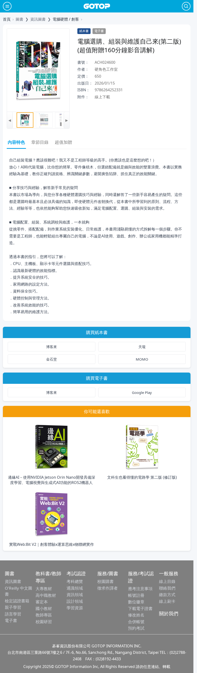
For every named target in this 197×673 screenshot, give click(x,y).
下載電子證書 (140, 608)
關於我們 (168, 613)
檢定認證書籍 (17, 601)
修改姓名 (136, 615)
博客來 (51, 346)
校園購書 (105, 581)
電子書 (11, 620)
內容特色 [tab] (16, 142)
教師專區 (44, 615)
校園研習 (44, 621)
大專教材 (44, 588)
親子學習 (13, 607)
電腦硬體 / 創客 (66, 19)
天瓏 (142, 346)
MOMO (142, 359)
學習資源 (75, 607)
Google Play (142, 392)
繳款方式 (167, 594)
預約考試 (136, 628)
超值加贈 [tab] (63, 142)
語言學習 (13, 614)
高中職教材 (46, 595)
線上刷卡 (167, 601)
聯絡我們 (167, 588)
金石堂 (51, 359)
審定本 (42, 601)
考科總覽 (75, 581)
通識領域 (75, 588)
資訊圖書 (13, 581)
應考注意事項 (140, 588)
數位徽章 (136, 601)
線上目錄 (167, 581)
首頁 (7, 19)
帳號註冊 (136, 595)
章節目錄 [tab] (40, 142)
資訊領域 (75, 594)
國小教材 (44, 608)
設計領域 (75, 601)
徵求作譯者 (107, 588)
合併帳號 (136, 621)
